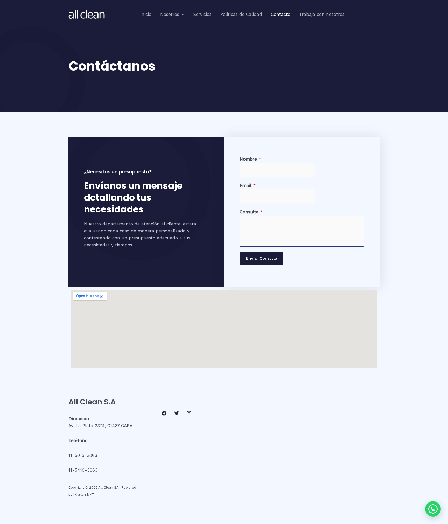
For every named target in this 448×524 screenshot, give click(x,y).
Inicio (145, 14)
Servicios (202, 14)
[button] (181, 14)
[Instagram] (189, 413)
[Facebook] (164, 413)
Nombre (250, 159)
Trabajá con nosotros (322, 14)
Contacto (280, 14)
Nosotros (169, 14)
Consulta (251, 212)
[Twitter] (176, 413)
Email (248, 185)
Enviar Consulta (261, 258)
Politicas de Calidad (241, 14)
